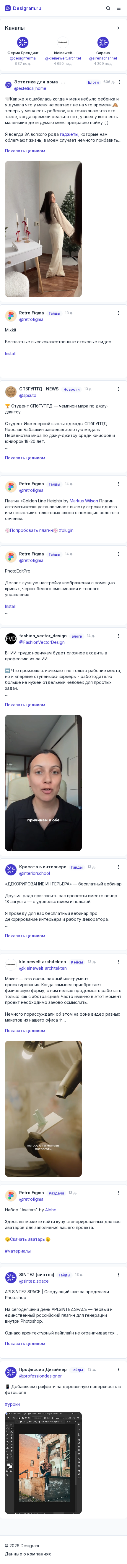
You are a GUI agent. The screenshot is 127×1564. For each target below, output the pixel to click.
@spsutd (27, 395)
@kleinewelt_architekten (43, 968)
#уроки (12, 1404)
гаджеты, (69, 134)
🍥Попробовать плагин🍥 (32, 530)
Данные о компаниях (28, 1553)
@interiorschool (34, 873)
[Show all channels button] (118, 28)
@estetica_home (30, 88)
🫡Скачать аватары (25, 1239)
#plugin (66, 530)
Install (10, 353)
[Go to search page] (108, 8)
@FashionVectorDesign (42, 642)
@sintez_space (34, 1280)
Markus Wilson (84, 500)
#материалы (18, 1250)
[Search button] (108, 8)
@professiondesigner (40, 1375)
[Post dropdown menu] (119, 81)
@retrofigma (31, 319)
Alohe (50, 1209)
